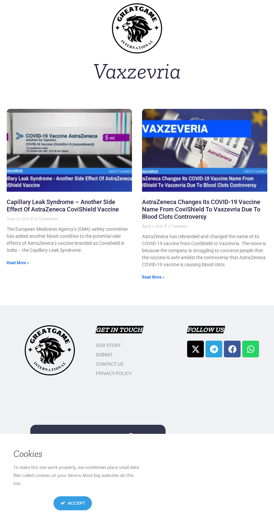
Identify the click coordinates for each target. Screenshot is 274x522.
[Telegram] (214, 349)
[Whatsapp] (250, 349)
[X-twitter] (195, 349)
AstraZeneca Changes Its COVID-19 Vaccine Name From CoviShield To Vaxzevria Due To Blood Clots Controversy (201, 209)
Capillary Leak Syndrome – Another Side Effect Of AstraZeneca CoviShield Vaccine (63, 205)
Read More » (18, 262)
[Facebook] (232, 349)
